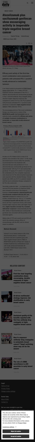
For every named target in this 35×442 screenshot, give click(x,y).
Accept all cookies (16, 436)
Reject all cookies (16, 431)
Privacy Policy (22, 423)
